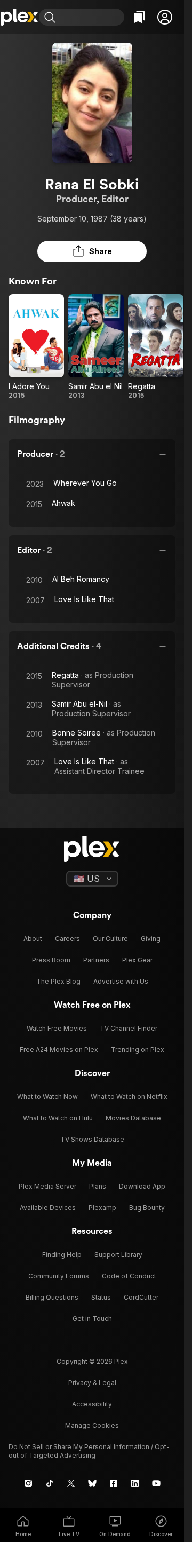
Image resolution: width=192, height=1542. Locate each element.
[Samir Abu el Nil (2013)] (96, 347)
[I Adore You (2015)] (36, 347)
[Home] (19, 17)
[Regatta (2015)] (155, 347)
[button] (164, 17)
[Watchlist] (139, 17)
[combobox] (91, 17)
